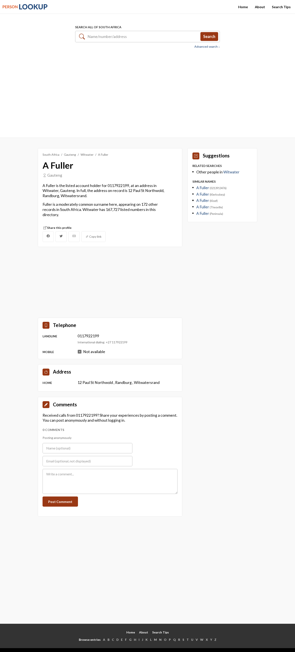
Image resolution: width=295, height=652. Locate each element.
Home (243, 7)
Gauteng (70, 154)
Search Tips (281, 7)
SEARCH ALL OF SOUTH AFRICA (98, 27)
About (260, 7)
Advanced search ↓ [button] (207, 46)
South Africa (51, 154)
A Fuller (203, 187)
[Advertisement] (147, 91)
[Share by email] (74, 236)
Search (209, 36)
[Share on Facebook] (48, 236)
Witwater (87, 154)
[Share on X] (61, 236)
